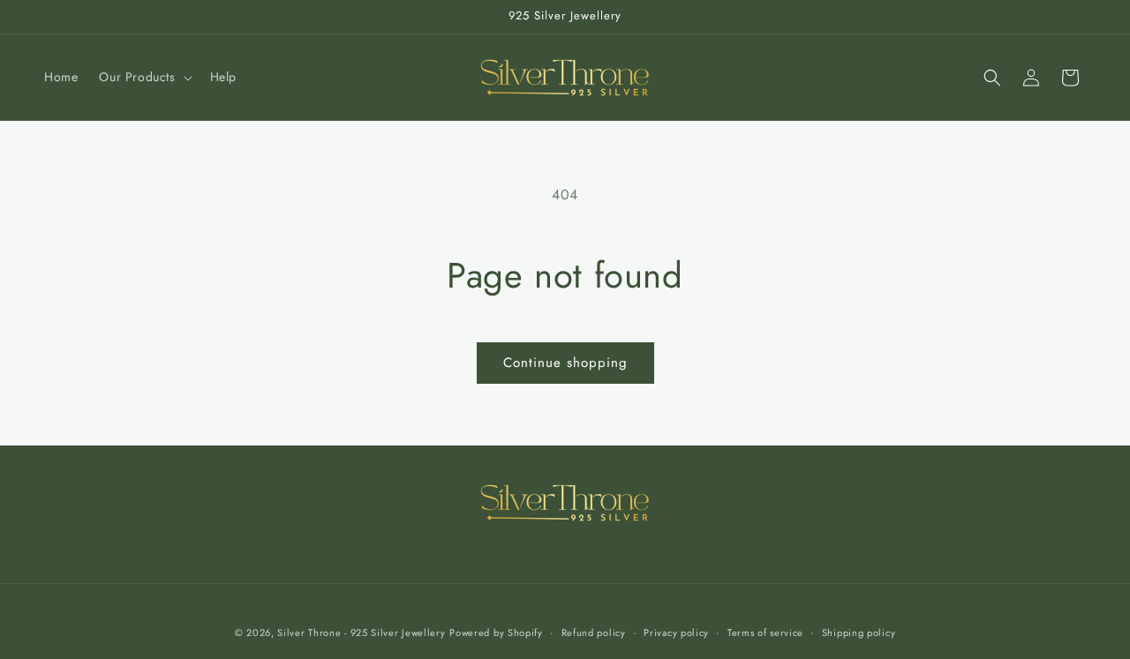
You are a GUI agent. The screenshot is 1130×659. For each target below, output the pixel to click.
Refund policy (593, 632)
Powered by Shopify (496, 632)
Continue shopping (565, 362)
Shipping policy (859, 632)
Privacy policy (676, 632)
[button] (143, 76)
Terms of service (765, 632)
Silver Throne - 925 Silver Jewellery (361, 632)
